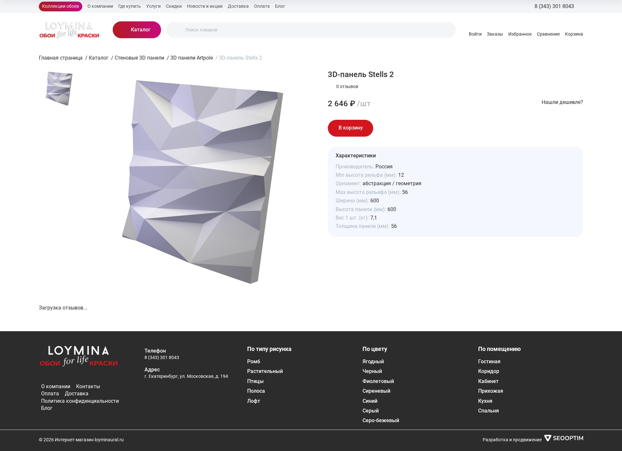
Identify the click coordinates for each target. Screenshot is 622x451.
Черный (372, 371)
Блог (280, 6)
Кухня (485, 401)
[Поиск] (176, 30)
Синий (370, 401)
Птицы (255, 381)
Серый (371, 411)
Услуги (153, 6)
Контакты (88, 386)
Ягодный (373, 361)
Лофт (253, 401)
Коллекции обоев (60, 6)
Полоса (256, 391)
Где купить (129, 6)
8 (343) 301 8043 (161, 357)
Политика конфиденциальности (80, 401)
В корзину (351, 128)
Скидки (174, 6)
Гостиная (489, 361)
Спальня (488, 411)
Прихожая (490, 391)
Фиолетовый (378, 381)
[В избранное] (384, 128)
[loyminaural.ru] (69, 29)
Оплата (262, 6)
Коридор (488, 371)
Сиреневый (376, 391)
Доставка (238, 6)
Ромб (253, 361)
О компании (100, 6)
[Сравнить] (403, 128)
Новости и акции (205, 6)
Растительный (265, 371)
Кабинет (488, 381)
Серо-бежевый (381, 420)
